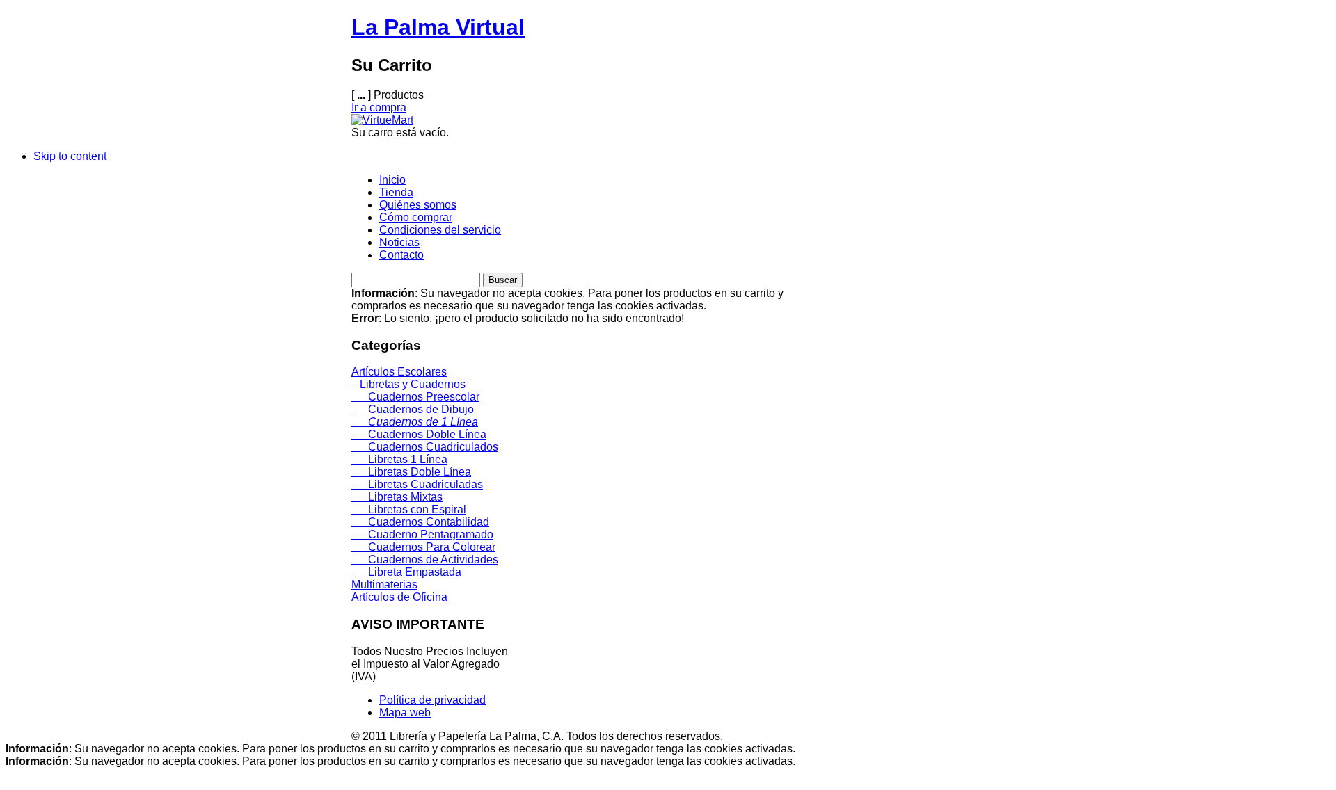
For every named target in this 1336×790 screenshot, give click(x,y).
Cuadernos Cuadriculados (424, 447)
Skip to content (69, 156)
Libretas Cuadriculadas (417, 484)
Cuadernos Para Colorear (423, 547)
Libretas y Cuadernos (408, 384)
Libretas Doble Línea (411, 472)
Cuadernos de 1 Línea (414, 422)
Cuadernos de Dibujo (412, 409)
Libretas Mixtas (397, 497)
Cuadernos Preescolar (415, 397)
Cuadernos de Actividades (424, 559)
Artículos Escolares (399, 372)
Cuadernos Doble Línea (418, 434)
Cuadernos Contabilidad (420, 522)
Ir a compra (378, 107)
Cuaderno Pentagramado (422, 534)
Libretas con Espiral (408, 509)
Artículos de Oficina (399, 597)
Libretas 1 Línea (399, 459)
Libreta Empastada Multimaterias (406, 578)
